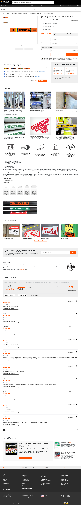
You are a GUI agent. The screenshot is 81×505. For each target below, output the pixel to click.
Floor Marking (4, 5)
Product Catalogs (25, 478)
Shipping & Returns (64, 480)
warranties (23, 269)
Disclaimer (43, 484)
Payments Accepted (64, 483)
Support (42, 5)
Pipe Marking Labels (33, 9)
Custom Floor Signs (27, 238)
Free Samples (24, 476)
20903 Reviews (10, 291)
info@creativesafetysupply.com (68, 78)
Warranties (63, 481)
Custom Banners (45, 238)
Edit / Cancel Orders (6, 489)
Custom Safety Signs (8, 238)
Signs (26, 5)
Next (77, 460)
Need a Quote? (75, 26)
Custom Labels (14, 9)
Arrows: (43, 42)
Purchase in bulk (75, 50)
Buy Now (56, 54)
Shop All (4, 474)
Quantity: (43, 49)
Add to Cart (73, 54)
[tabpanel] (64, 446)
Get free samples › (70, 73)
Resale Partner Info (45, 476)
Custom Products (10, 221)
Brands (4, 480)
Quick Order (69, 5)
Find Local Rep (62, 5)
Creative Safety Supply (12, 503)
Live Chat (62, 478)
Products (4, 475)
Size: (42, 38)
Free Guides (24, 475)
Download (62, 449)
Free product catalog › (58, 73)
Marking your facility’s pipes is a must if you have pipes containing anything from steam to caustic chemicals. (33, 445)
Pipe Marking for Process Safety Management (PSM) (68, 453)
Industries (5, 479)
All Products (33, 5)
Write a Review (34, 295)
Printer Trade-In (63, 484)
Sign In (75, 5)
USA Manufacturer (48, 495)
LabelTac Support (64, 475)
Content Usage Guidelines (46, 480)
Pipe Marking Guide (65, 442)
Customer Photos (25, 481)
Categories (5, 476)
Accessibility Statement (45, 481)
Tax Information (44, 479)
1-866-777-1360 (75, 2)
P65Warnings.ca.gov (68, 59)
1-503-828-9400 (30, 495)
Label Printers (13, 5)
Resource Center (25, 474)
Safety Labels (23, 9)
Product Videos (25, 479)
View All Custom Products (40, 240)
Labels (20, 5)
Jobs (42, 475)
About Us (50, 5)
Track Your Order (64, 479)
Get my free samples (25, 458)
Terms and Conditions (45, 483)
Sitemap (23, 483)
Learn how (67, 35)
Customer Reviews (25, 480)
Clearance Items (6, 483)
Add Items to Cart (42, 80)
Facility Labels (44, 9)
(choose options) (42, 71)
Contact (62, 476)
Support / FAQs (63, 474)
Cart (79, 5)
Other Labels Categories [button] (73, 9)
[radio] (40, 287)
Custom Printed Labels (9, 180)
